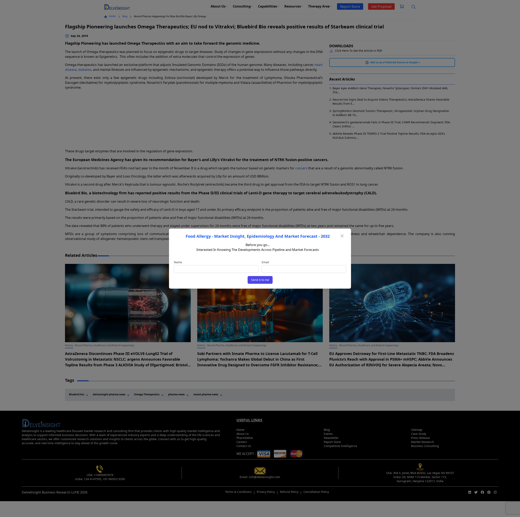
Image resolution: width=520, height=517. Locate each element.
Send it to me (260, 280)
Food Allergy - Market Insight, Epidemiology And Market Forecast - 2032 (258, 236)
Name (178, 262)
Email (265, 262)
